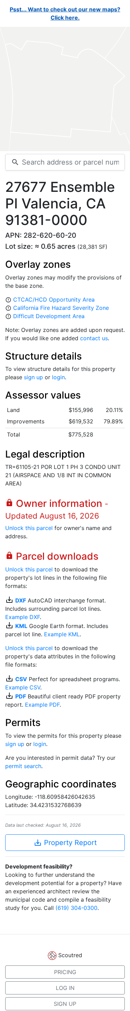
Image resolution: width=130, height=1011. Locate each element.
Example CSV (22, 687)
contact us (94, 338)
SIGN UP (65, 1003)
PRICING (65, 972)
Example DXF (22, 617)
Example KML (62, 634)
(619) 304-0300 (76, 907)
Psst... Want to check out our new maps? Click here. (65, 13)
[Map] (65, 89)
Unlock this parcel (29, 527)
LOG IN (65, 987)
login (58, 377)
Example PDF (42, 704)
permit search (23, 766)
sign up (33, 377)
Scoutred (70, 955)
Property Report (65, 842)
